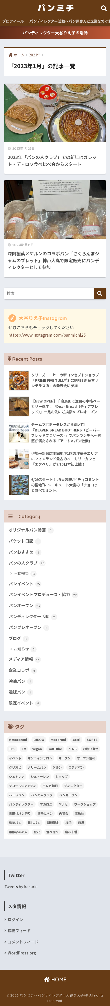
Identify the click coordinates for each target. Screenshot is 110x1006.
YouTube (55, 749)
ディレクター (73, 785)
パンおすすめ (24, 552)
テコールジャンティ (22, 785)
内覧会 (63, 813)
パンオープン (24, 605)
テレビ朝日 (50, 785)
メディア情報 (24, 659)
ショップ (62, 776)
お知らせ (24, 648)
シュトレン (16, 776)
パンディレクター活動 (32, 616)
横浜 (68, 822)
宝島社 (79, 813)
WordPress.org (22, 952)
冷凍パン (20, 681)
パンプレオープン (28, 627)
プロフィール (13, 21)
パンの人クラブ (27, 563)
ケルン (57, 767)
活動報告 (24, 573)
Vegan (37, 749)
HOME (58, 979)
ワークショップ (85, 804)
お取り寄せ (90, 749)
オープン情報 (86, 758)
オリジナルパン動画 (30, 530)
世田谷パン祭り (20, 813)
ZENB (72, 749)
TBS (12, 749)
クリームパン (37, 767)
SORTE (92, 739)
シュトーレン (40, 776)
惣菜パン (15, 822)
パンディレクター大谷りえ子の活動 (55, 32)
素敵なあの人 (18, 832)
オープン (65, 758)
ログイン (15, 919)
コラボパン (76, 767)
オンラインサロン (40, 758)
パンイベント (24, 584)
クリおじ (15, 767)
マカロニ (46, 804)
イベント (15, 758)
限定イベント (24, 703)
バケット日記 (24, 541)
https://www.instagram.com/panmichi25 (47, 335)
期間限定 (53, 822)
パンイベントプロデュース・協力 (43, 594)
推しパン (34, 822)
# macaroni (18, 739)
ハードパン (17, 795)
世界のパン (45, 813)
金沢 (37, 832)
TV (24, 749)
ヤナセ (63, 804)
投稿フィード (19, 930)
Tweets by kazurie (21, 886)
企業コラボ (22, 670)
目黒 (81, 822)
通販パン (20, 692)
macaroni (58, 739)
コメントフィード (23, 941)
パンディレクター (21, 804)
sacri (76, 739)
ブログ (18, 638)
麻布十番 (71, 832)
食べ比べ (52, 832)
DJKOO (39, 739)
